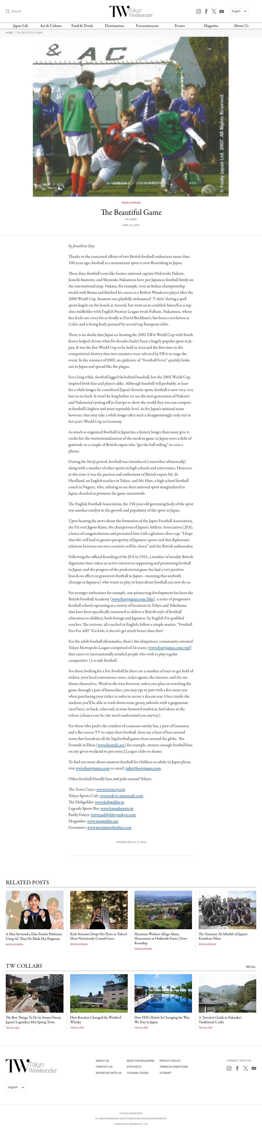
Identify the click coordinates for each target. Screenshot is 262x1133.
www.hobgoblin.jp (109, 802)
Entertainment (147, 26)
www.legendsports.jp (117, 808)
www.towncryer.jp (110, 789)
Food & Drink (82, 26)
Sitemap (165, 1073)
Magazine (211, 26)
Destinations (114, 26)
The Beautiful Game (29, 32)
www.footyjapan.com (93, 768)
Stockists (134, 1066)
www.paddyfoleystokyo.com (113, 815)
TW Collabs (12, 1028)
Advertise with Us (109, 1073)
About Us (241, 26)
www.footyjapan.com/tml (169, 648)
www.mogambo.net (102, 821)
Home (10, 32)
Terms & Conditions (174, 1066)
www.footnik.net (111, 745)
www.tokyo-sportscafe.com (121, 796)
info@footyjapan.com (143, 768)
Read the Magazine (140, 1060)
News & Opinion (131, 202)
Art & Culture (51, 26)
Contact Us (104, 1066)
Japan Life (20, 26)
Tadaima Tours (137, 1073)
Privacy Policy (170, 1060)
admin (133, 219)
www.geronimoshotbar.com (109, 827)
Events (180, 26)
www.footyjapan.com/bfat (133, 599)
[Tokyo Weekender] (31, 1072)
